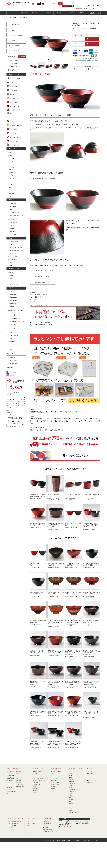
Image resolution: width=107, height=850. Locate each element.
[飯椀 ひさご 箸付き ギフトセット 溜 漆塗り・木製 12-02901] (91, 708)
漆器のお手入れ (12, 338)
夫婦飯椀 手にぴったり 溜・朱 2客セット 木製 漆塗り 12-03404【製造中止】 (73, 743)
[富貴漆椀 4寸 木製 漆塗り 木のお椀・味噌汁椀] (91, 560)
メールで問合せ (15, 45)
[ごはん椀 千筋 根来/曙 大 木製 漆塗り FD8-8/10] (91, 589)
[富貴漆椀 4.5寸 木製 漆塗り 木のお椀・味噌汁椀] (38, 589)
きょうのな (11, 158)
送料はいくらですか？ (13, 60)
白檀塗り (10, 275)
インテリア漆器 (14, 141)
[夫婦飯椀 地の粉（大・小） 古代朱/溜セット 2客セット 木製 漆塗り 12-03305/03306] (55, 738)
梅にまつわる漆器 (12, 256)
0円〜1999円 (11, 291)
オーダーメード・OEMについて (16, 321)
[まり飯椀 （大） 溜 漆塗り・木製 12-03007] (91, 617)
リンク (10, 347)
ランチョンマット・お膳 (16, 125)
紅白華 (10, 278)
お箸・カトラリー (14, 117)
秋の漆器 (10, 265)
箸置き (12, 121)
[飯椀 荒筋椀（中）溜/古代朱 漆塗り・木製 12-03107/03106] (73, 648)
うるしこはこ (11, 167)
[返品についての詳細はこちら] (78, 69)
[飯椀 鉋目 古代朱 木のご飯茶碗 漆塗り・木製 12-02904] (55, 708)
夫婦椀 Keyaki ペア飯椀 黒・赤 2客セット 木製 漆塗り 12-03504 (91, 525)
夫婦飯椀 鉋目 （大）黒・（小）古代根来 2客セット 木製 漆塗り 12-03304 (38, 743)
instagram (45, 825)
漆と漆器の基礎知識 (13, 335)
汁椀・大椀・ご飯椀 (11, 17)
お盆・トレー (13, 129)
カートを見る (97, 8)
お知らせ (12, 40)
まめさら (10, 161)
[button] (31, 42)
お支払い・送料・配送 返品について (13, 315)
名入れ (10, 225)
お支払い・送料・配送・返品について (14, 821)
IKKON (10, 181)
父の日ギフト (11, 231)
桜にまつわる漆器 (12, 259)
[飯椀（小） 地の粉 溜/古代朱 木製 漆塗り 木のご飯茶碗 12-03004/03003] (73, 678)
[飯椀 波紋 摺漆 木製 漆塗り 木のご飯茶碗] (55, 560)
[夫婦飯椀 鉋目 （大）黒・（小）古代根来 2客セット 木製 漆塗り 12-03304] (38, 738)
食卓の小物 (13, 133)
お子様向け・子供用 (13, 241)
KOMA (10, 184)
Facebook (45, 827)
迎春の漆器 (11, 253)
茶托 (11, 113)
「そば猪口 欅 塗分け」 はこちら (43, 282)
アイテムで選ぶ (35, 12)
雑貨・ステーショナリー (16, 137)
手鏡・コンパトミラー (15, 78)
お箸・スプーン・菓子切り (21, 771)
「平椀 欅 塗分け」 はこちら (42, 276)
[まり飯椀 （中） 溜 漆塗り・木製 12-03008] (38, 648)
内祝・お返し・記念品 (13, 212)
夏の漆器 (10, 262)
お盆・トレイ (19, 778)
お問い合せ (77, 840)
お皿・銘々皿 (13, 102)
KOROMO (10, 172)
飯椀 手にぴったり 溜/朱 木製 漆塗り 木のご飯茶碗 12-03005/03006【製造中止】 (91, 683)
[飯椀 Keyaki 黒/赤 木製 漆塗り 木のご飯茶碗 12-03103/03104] (55, 520)
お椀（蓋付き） (14, 86)
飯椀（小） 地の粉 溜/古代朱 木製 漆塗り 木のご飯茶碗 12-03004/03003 (73, 683)
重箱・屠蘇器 (13, 90)
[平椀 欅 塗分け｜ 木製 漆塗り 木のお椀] (73, 491)
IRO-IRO (10, 164)
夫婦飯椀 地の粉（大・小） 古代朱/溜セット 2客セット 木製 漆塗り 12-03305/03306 (55, 743)
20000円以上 (11, 306)
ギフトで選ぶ (59, 12)
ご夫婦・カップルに (13, 222)
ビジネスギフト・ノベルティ (15, 247)
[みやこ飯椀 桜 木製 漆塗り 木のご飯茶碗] (73, 560)
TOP (8, 16)
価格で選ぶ (82, 12)
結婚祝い (10, 209)
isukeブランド (47, 12)
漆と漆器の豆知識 (31, 823)
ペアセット (11, 244)
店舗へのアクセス (12, 360)
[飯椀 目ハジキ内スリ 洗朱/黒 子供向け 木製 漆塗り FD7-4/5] (55, 617)
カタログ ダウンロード (14, 344)
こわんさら (11, 175)
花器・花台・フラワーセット (17, 145)
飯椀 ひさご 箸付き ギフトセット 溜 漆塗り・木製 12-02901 (91, 713)
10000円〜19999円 (13, 303)
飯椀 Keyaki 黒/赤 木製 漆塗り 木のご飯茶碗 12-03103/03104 (55, 525)
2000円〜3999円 (12, 294)
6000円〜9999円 (12, 300)
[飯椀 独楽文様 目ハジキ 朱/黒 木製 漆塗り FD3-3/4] (73, 617)
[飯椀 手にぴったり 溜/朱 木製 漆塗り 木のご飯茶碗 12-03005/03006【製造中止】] (91, 678)
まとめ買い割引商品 (37, 771)
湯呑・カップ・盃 (14, 106)
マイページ (88, 8)
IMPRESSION (11, 193)
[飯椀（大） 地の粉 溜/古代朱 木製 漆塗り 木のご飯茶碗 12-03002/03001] (55, 678)
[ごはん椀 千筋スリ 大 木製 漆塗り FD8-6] (55, 589)
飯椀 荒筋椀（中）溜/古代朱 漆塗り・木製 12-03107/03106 (73, 652)
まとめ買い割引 (12, 203)
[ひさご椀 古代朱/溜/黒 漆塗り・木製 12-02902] (38, 520)
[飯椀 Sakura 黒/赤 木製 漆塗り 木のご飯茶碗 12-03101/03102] (91, 648)
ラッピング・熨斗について (15, 318)
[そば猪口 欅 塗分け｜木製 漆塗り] (91, 491)
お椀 (11, 82)
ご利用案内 (79, 8)
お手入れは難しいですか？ (15, 66)
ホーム (12, 12)
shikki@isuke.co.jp (67, 826)
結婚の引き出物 (12, 206)
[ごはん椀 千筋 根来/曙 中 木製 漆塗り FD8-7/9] (38, 617)
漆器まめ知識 (11, 341)
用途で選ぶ (71, 12)
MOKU (10, 187)
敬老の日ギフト (12, 234)
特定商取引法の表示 (47, 829)
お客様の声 (11, 332)
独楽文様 (10, 272)
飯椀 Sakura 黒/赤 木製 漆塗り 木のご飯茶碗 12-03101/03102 (91, 652)
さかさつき (11, 178)
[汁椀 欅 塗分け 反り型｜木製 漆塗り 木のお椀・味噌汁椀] (38, 491)
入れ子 (10, 281)
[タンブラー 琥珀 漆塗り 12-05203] (55, 491)
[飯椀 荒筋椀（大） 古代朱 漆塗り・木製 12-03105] (55, 648)
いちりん (10, 196)
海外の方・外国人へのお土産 (15, 250)
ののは (10, 155)
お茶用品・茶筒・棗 (15, 110)
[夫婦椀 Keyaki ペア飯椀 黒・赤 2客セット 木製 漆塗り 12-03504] (91, 520)
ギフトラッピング (87, 840)
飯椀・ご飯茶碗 (23, 17)
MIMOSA (10, 169)
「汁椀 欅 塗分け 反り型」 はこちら (44, 270)
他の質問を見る (22, 56)
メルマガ (70, 840)
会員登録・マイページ (48, 831)
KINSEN (10, 190)
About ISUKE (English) (16, 35)
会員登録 (10, 349)
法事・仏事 (11, 219)
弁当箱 (12, 94)
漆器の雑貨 (18, 782)
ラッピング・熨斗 (15, 51)
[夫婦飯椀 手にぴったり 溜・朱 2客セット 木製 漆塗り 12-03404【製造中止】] (73, 738)
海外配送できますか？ (13, 63)
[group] (49, 42)
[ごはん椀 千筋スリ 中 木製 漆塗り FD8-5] (73, 589)
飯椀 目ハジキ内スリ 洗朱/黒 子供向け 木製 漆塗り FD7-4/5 (55, 622)
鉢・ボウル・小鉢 (14, 98)
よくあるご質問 (12, 324)
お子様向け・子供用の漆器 (57, 771)
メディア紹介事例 (12, 363)
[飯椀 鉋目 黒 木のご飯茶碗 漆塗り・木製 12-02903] (38, 708)
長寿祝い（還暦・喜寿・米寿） (39, 780)
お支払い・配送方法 (61, 840)
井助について (24, 12)
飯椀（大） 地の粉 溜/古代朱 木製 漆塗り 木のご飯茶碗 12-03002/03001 (55, 683)
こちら (84, 60)
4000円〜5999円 (12, 297)
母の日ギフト (11, 228)
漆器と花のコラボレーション (15, 284)
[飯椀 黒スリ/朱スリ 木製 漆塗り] (73, 520)
